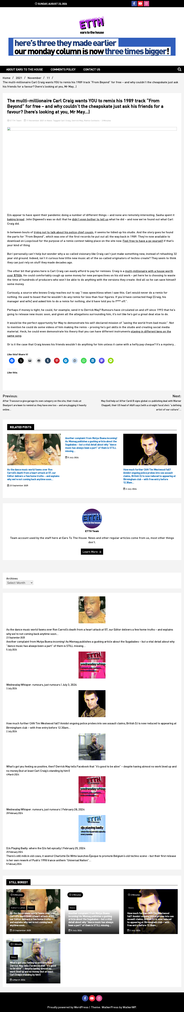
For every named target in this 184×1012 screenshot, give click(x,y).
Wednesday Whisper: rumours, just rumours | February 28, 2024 (45, 809)
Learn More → (92, 551)
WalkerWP (129, 1007)
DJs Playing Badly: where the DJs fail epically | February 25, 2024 (45, 848)
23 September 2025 (18, 485)
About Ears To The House (24, 69)
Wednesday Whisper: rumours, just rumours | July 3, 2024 (41, 684)
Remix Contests (92, 120)
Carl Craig (66, 120)
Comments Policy (63, 69)
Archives (12, 578)
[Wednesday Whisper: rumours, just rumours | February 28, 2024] (92, 790)
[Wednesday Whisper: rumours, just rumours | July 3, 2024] (92, 666)
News (49, 120)
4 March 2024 (18, 979)
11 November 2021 (35, 120)
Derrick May (77, 120)
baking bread (15, 219)
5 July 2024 (72, 457)
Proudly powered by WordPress (68, 1007)
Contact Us (91, 69)
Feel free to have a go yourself (143, 240)
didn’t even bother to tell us (90, 219)
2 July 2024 (130, 488)
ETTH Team (15, 120)
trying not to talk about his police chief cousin (63, 232)
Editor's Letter (18, 907)
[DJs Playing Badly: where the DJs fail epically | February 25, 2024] (92, 829)
